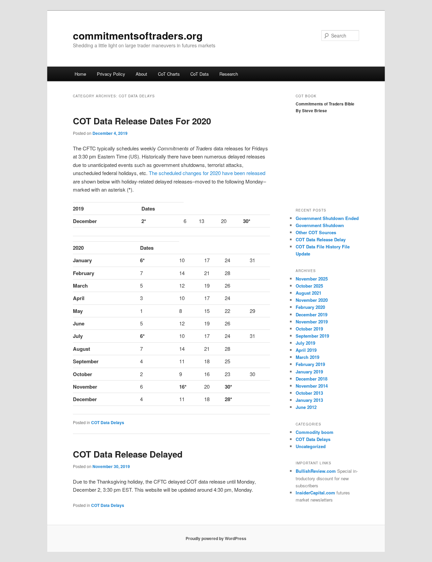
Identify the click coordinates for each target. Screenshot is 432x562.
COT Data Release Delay (321, 239)
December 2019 (311, 314)
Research (228, 74)
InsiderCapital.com (315, 492)
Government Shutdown (320, 225)
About (141, 74)
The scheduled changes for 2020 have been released (207, 172)
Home (80, 74)
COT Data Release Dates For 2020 (142, 121)
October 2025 (309, 286)
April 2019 (306, 350)
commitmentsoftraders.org (137, 35)
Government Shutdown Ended (327, 218)
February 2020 (310, 307)
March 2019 (307, 357)
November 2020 (312, 300)
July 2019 (305, 343)
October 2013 (309, 393)
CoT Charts (169, 74)
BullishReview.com (316, 471)
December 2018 (311, 378)
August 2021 (308, 293)
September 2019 (312, 336)
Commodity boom (314, 432)
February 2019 (310, 364)
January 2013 (309, 400)
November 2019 (312, 321)
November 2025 (312, 278)
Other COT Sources (316, 232)
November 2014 (312, 386)
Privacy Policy (111, 74)
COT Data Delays (107, 422)
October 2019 (309, 328)
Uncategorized (311, 446)
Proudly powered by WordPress (216, 538)
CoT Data (199, 74)
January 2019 (309, 371)
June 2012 (306, 407)
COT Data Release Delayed (128, 454)
